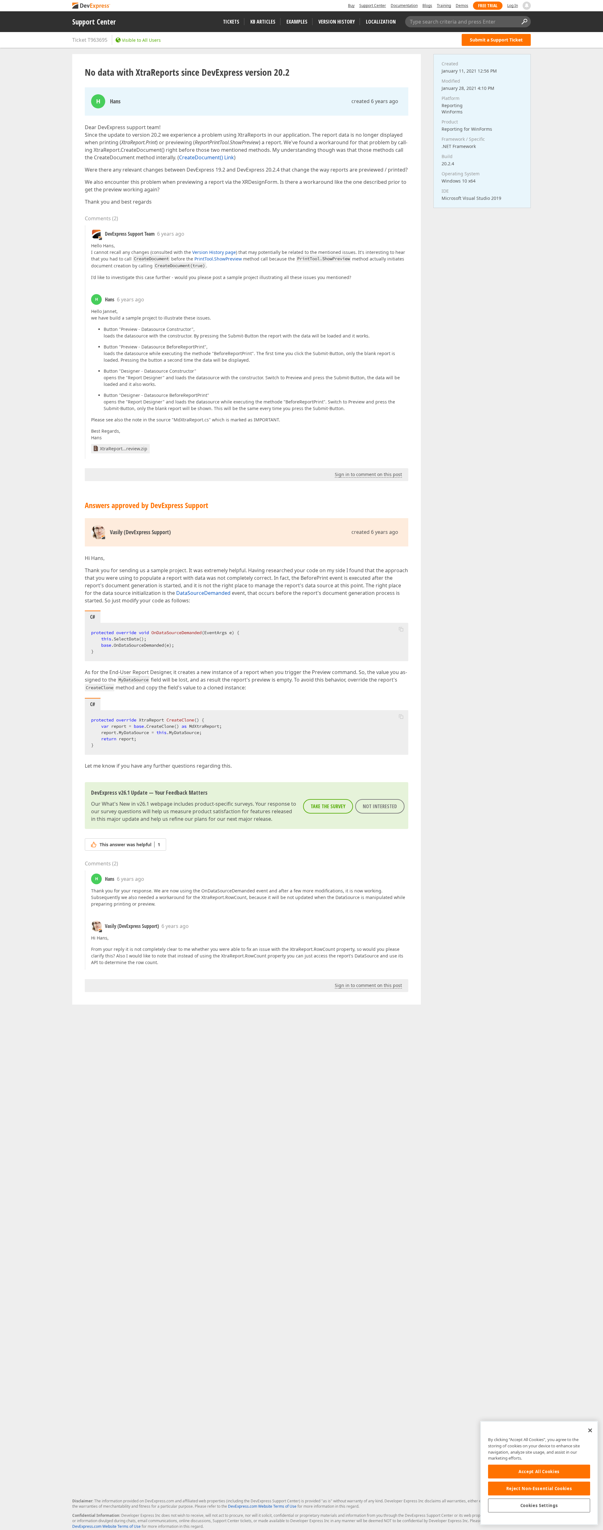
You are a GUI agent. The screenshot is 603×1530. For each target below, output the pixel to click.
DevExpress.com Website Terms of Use (262, 1506)
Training (444, 5)
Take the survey (328, 806)
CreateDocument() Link (206, 157)
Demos (462, 5)
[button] (401, 629)
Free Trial (487, 5)
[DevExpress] (91, 6)
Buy (351, 5)
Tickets (231, 21)
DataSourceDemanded (203, 593)
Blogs (427, 5)
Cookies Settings (539, 1505)
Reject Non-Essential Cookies (539, 1488)
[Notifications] (527, 6)
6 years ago (170, 233)
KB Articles (262, 21)
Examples (296, 21)
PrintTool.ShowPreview (218, 259)
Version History (336, 21)
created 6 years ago (374, 101)
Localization (381, 21)
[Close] (590, 1430)
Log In (512, 5)
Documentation (404, 5)
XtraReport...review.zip (123, 449)
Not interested (380, 806)
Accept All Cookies (539, 1471)
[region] (539, 1473)
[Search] (524, 21)
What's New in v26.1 (125, 803)
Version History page (214, 252)
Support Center (372, 5)
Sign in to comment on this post (368, 474)
